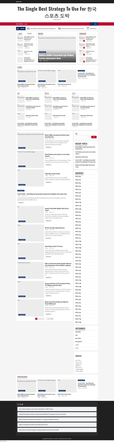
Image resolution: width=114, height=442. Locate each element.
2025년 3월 (78, 231)
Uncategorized (42, 52)
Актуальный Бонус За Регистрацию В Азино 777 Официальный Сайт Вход (30, 289)
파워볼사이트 (78, 364)
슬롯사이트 (78, 365)
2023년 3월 (78, 309)
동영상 (95, 24)
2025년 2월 (78, 235)
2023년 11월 (78, 283)
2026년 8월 (78, 176)
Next (52, 318)
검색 (76, 133)
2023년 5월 (78, 303)
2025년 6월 (78, 222)
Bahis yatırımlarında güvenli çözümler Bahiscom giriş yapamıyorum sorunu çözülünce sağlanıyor (30, 270)
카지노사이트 (78, 362)
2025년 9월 (78, 212)
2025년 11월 (78, 205)
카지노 (77, 348)
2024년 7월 (78, 257)
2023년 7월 (78, 296)
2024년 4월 (78, 267)
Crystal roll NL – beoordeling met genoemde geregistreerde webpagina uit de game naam (82, 59)
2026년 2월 (78, 196)
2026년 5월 (78, 186)
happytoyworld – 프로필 (21, 24)
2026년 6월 (78, 183)
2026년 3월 (78, 192)
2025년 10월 (78, 209)
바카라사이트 (78, 367)
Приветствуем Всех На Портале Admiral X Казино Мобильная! (30, 307)
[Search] (88, 24)
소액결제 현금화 (79, 369)
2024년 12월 (78, 241)
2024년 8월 (78, 254)
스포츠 (77, 345)
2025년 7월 (78, 218)
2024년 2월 (78, 273)
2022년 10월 (78, 322)
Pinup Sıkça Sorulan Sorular (96, 28)
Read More (49, 147)
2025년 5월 (78, 225)
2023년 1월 (78, 315)
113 (48, 318)
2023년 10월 (78, 286)
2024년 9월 (78, 251)
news (76, 335)
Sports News (78, 338)
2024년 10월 (78, 247)
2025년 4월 (78, 228)
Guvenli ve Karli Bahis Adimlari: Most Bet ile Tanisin (30, 214)
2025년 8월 (78, 215)
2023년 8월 (78, 293)
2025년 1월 (78, 238)
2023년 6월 (78, 299)
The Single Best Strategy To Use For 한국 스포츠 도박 (57, 12)
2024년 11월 (78, 244)
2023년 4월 (78, 306)
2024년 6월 (78, 260)
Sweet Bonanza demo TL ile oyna (30, 251)
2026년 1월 (78, 199)
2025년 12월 (78, 202)
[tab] (21, 34)
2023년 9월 (78, 290)
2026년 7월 (78, 179)
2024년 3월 (78, 270)
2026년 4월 (78, 189)
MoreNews (61, 438)
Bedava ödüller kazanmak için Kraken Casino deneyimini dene (43, 28)
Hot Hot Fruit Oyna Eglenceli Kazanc (30, 233)
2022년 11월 (78, 319)
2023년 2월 (78, 312)
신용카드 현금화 (79, 371)
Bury (41, 60)
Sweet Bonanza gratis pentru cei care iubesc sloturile (73, 28)
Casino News (78, 332)
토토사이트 (78, 360)
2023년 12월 (78, 280)
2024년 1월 (78, 277)
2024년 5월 (78, 264)
